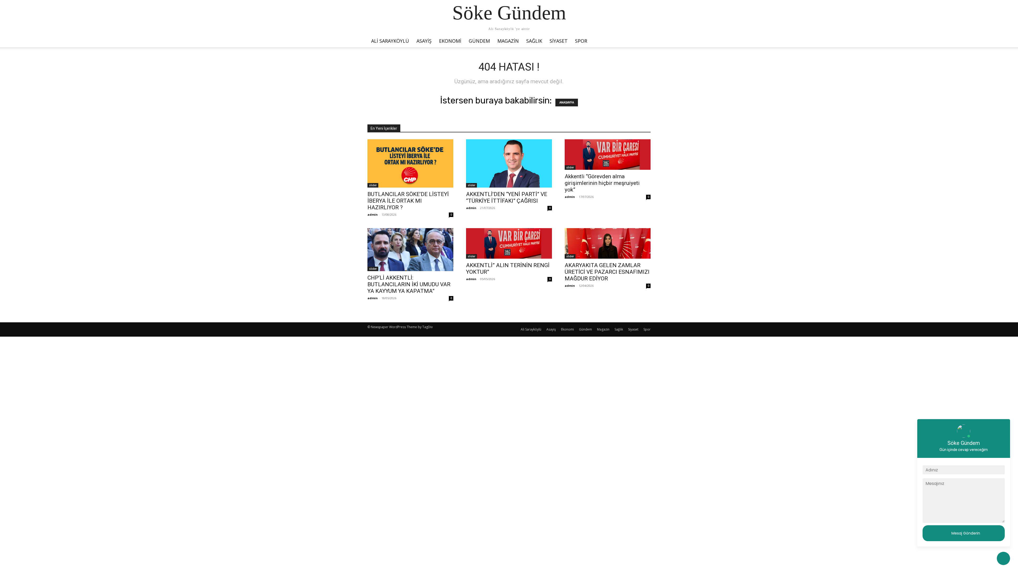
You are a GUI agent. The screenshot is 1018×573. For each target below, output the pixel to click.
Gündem (479, 41)
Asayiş (424, 41)
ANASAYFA (566, 102)
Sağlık (534, 41)
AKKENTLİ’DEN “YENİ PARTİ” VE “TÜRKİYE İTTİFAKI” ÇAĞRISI (506, 197)
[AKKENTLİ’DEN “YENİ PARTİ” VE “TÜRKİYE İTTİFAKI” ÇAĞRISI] (509, 163)
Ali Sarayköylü (390, 41)
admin (372, 214)
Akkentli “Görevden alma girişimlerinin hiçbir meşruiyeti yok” (602, 183)
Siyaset (559, 41)
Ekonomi (450, 41)
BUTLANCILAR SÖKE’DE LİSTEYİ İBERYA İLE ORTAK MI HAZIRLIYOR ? (408, 201)
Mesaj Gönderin (965, 533)
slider (373, 185)
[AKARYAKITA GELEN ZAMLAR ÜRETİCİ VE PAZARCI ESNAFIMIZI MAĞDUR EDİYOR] (608, 243)
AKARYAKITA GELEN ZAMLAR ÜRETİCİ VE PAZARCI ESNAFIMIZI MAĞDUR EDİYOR (607, 272)
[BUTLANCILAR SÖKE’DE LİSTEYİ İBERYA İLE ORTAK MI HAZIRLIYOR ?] (410, 163)
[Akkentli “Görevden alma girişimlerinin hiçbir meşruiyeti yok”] (608, 154)
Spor (581, 41)
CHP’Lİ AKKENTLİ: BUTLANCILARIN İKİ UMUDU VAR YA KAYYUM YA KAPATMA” (408, 284)
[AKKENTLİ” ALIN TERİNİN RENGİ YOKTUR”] (509, 243)
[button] (644, 40)
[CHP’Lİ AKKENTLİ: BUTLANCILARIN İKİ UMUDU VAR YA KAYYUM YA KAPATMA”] (410, 249)
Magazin (508, 41)
